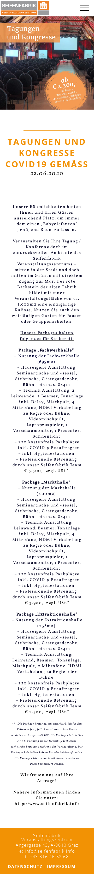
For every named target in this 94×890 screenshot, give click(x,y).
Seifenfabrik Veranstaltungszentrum (47, 838)
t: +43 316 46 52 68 (47, 856)
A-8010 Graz (64, 845)
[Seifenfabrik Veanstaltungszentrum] (25, 8)
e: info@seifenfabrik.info (47, 851)
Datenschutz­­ (25, 866)
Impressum (61, 866)
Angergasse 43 (32, 845)
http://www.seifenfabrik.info (47, 804)
